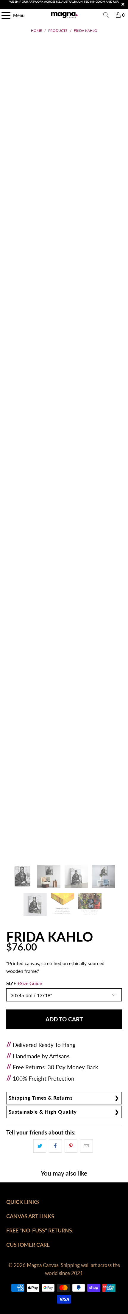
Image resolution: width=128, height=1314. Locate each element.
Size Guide (31, 983)
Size (24, 983)
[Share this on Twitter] (39, 1146)
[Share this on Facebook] (55, 1146)
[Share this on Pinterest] (71, 1146)
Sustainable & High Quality (43, 1112)
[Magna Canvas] (64, 15)
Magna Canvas (42, 1265)
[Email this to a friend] (86, 1146)
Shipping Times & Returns (41, 1098)
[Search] (106, 15)
